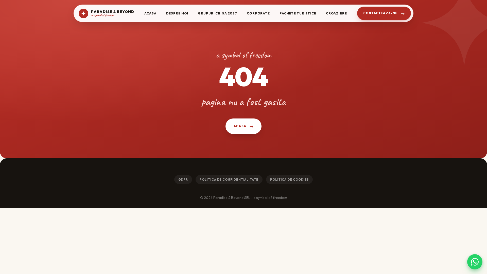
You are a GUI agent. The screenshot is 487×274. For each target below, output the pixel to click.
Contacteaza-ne (380, 13)
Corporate (258, 13)
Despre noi (177, 13)
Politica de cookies (289, 179)
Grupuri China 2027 (217, 13)
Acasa (150, 13)
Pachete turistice (298, 13)
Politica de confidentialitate (229, 179)
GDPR (183, 179)
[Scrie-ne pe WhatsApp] (474, 261)
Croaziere (336, 13)
